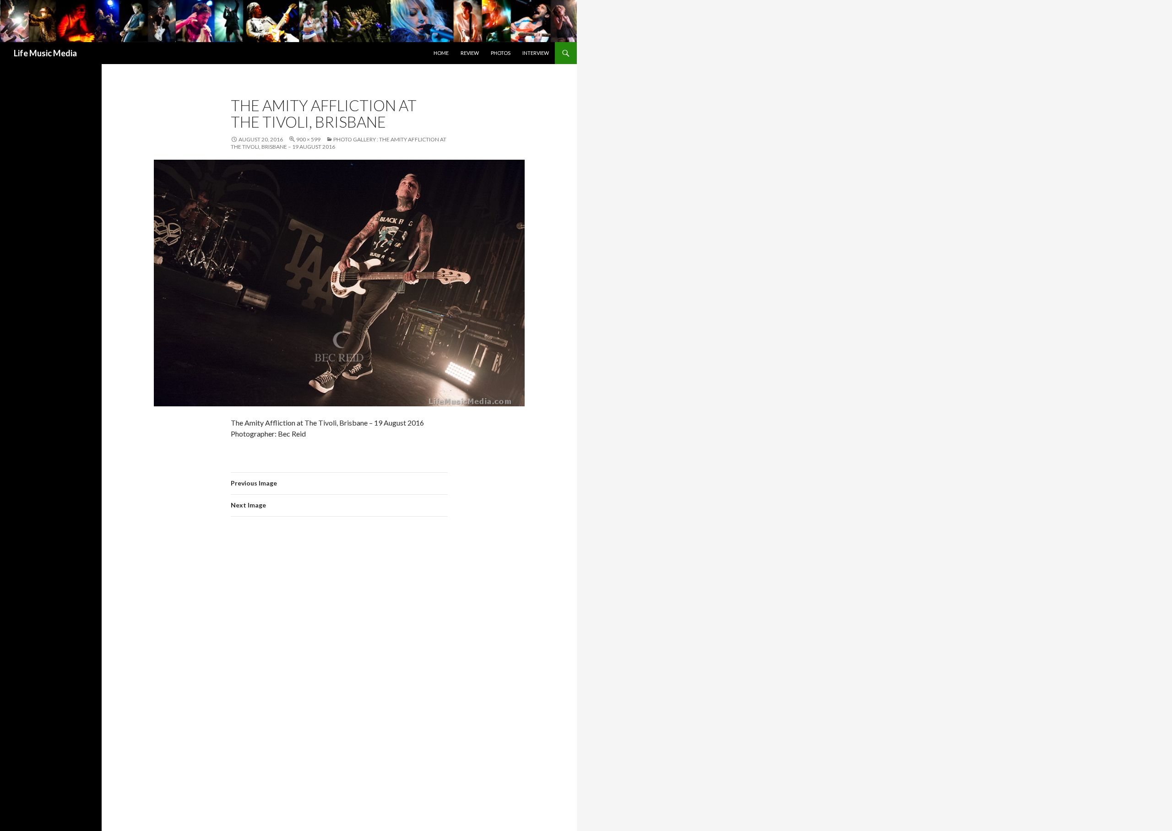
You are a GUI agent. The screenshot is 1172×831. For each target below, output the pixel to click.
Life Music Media (45, 53)
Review (470, 53)
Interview (535, 53)
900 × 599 (308, 139)
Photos (500, 53)
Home (441, 53)
